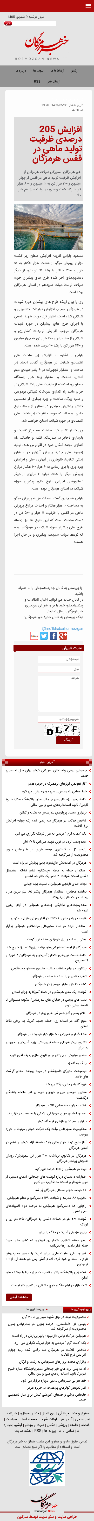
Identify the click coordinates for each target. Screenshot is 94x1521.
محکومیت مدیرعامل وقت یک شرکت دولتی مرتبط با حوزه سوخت (47, 1132)
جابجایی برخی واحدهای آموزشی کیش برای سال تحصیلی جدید (47, 773)
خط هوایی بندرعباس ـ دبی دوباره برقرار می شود (54, 791)
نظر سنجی (82, 1419)
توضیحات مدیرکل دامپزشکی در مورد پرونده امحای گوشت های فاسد (47, 1074)
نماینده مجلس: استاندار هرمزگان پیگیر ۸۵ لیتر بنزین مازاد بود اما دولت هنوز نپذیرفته (47, 894)
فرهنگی (63, 1413)
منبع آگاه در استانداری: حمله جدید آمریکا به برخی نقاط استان (47, 1023)
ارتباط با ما (57, 70)
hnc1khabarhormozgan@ (62, 629)
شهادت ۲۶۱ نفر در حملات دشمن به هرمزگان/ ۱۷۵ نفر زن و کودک (47, 1221)
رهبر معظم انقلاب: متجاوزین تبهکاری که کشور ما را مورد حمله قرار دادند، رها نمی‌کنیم (47, 1243)
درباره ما (21, 70)
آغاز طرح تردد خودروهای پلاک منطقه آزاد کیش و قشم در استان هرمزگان (47, 1145)
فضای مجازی (29, 1413)
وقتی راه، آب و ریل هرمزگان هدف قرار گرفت (57, 939)
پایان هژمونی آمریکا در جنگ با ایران (63, 1232)
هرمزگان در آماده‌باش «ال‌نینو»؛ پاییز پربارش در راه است (50, 863)
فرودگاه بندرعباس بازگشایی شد (66, 1084)
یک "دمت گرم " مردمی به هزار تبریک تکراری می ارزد (51, 834)
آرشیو (75, 70)
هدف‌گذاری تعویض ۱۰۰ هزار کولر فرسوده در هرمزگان (52, 1034)
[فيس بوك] (53, 636)
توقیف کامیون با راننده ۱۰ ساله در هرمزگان (59, 976)
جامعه (74, 1425)
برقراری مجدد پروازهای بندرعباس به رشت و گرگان (53, 812)
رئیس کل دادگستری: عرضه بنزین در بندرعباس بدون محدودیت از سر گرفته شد (47, 852)
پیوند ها (38, 70)
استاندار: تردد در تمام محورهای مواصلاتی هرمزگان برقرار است (47, 929)
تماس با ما (66, 1431)
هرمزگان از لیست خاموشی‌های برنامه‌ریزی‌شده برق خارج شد (47, 947)
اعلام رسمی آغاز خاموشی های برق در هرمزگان (56, 1013)
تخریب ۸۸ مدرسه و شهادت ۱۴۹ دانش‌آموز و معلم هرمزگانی (47, 1198)
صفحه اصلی (28, 1419)
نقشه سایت (23, 1431)
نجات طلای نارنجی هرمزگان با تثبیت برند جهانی (55, 884)
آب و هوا (66, 1419)
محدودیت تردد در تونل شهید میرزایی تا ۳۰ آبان (55, 842)
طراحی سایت (67, 1517)
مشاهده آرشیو (19, 1297)
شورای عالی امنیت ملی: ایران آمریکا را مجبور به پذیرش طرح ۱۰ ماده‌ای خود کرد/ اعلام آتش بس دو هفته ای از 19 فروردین (47, 1259)
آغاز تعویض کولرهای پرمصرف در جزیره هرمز (57, 784)
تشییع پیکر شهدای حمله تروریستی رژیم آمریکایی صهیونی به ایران (47, 1045)
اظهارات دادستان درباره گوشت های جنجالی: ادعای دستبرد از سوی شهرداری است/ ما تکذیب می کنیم (47, 1179)
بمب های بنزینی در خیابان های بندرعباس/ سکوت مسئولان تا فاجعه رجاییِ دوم (47, 1002)
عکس (51, 1425)
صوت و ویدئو (34, 1425)
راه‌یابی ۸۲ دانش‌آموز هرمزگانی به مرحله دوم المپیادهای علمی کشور (47, 1208)
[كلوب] (34, 636)
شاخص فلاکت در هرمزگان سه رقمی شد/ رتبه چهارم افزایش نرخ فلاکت (47, 823)
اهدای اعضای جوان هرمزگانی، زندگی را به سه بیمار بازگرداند (47, 1113)
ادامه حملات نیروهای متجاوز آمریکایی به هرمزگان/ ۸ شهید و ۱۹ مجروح (47, 958)
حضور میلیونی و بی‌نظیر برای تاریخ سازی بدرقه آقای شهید (48, 1055)
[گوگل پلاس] (63, 636)
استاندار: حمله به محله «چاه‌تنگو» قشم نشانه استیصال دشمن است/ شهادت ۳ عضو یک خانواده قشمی (47, 873)
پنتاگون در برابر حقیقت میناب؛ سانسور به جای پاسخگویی (49, 968)
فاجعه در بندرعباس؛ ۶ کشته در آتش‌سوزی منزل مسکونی (49, 918)
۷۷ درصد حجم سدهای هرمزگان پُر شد (61, 1190)
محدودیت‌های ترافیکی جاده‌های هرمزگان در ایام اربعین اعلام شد (47, 907)
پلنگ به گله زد (77, 1063)
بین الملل (48, 1413)
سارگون (23, 1517)
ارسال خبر (54, 81)
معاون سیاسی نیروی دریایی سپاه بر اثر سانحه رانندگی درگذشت (47, 1095)
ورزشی (62, 1425)
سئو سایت (46, 1517)
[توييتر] (44, 636)
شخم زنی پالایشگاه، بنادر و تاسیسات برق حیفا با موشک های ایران (47, 1275)
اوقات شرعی (48, 1419)
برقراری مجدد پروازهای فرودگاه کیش (62, 1121)
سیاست (11, 1419)
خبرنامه (12, 1413)
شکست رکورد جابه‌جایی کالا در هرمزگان (61, 1105)
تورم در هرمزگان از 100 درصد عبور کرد (61, 1169)
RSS (37, 81)
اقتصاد (85, 1425)
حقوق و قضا (80, 1413)
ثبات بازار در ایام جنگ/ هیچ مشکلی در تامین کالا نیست (49, 1285)
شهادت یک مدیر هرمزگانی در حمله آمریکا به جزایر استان (49, 992)
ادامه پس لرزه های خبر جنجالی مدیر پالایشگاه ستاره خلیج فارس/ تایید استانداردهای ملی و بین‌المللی (47, 802)
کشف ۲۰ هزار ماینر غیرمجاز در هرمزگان (61, 984)
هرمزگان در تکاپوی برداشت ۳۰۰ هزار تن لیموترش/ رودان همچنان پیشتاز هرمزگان (47, 1158)
